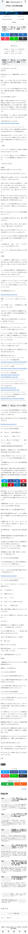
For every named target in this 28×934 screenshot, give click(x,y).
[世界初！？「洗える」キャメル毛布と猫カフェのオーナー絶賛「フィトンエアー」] (17, 481)
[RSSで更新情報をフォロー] (20, 784)
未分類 (3, 764)
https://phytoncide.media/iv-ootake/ (10, 123)
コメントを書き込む (14, 913)
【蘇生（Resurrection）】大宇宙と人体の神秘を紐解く (14, 5)
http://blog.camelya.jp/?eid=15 (9, 576)
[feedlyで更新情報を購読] (7, 784)
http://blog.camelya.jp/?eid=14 (9, 424)
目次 (12, 45)
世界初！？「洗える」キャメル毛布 (13, 53)
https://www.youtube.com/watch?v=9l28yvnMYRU (14, 362)
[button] (25, 443)
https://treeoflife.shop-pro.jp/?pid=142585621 (12, 398)
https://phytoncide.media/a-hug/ (9, 294)
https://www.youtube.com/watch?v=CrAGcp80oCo (14, 368)
